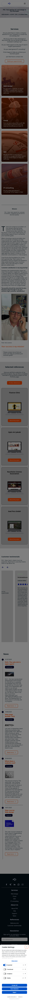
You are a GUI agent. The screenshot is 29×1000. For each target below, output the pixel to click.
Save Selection (15, 989)
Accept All (14, 985)
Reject (14, 992)
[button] (14, 965)
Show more (14, 961)
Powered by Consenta (14, 998)
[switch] (4, 969)
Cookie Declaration (11, 996)
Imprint (20, 996)
